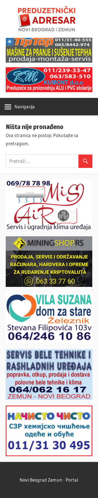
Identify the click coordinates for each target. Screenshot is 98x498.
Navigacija (24, 106)
